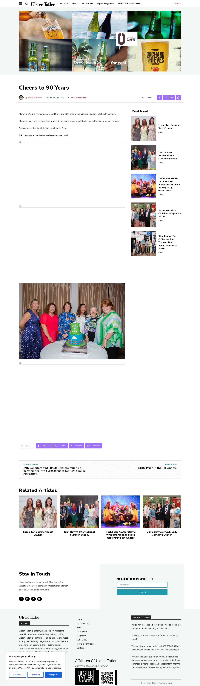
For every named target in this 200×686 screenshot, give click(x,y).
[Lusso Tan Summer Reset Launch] (143, 128)
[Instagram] (27, 599)
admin (161, 132)
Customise (18, 674)
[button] (26, 3)
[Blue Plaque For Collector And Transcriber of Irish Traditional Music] (143, 243)
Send (141, 592)
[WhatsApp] (178, 97)
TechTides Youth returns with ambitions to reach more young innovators (169, 185)
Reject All (35, 674)
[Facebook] (159, 97)
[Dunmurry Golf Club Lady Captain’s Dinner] (143, 214)
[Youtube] (39, 599)
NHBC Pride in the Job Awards (157, 468)
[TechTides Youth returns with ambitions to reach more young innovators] (143, 186)
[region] (35, 666)
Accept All (53, 674)
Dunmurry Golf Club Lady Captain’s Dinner (169, 213)
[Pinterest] (172, 97)
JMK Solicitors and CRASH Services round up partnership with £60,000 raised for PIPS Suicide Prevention (54, 471)
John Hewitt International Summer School (167, 156)
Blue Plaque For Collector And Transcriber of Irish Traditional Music (167, 242)
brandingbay (35, 98)
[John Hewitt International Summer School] (143, 157)
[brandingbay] (22, 97)
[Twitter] (166, 97)
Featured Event (79, 98)
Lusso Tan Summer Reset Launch (169, 126)
